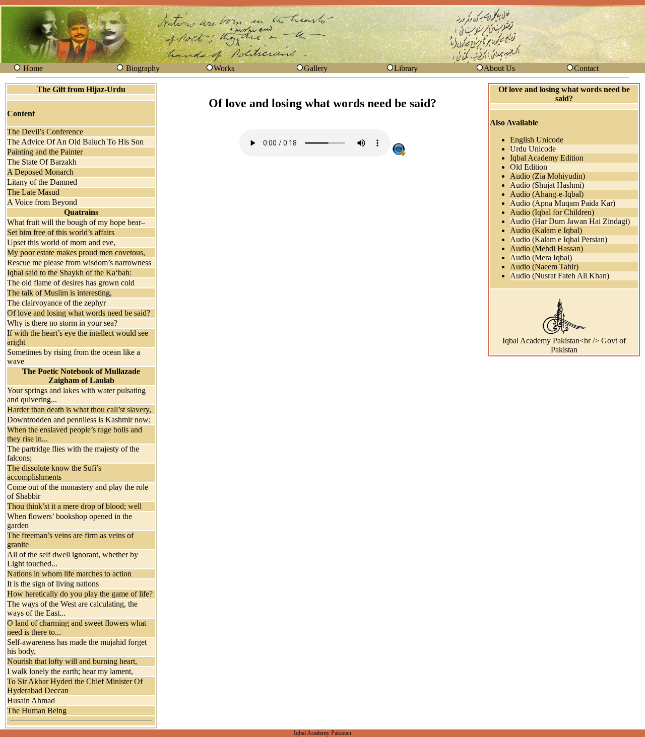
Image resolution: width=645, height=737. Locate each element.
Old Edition (528, 167)
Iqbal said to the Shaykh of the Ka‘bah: (69, 272)
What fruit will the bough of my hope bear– (76, 222)
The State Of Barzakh (42, 162)
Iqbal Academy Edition (547, 158)
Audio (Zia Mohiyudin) (547, 176)
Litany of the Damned (42, 182)
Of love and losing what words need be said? (78, 313)
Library (406, 68)
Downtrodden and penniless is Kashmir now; (79, 419)
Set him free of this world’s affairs (60, 232)
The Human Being (37, 710)
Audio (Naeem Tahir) (544, 266)
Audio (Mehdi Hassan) (546, 248)
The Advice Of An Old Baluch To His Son (75, 141)
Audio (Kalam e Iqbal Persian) (558, 239)
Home (33, 68)
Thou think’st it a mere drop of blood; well (74, 506)
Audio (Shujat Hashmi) (547, 185)
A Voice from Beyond (42, 202)
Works (224, 68)
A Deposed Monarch (40, 172)
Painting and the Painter (45, 152)
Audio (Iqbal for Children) (552, 212)
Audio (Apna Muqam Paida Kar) (562, 203)
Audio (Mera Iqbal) (541, 257)
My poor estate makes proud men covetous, (76, 252)
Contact (586, 68)
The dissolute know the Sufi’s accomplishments (54, 472)
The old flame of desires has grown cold (71, 282)
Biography (143, 68)
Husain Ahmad (31, 700)
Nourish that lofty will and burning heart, (72, 661)
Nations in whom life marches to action (69, 573)
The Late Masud (33, 192)
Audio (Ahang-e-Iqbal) (547, 194)
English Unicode (536, 139)
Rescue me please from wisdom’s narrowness (79, 262)
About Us (499, 68)
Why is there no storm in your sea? (62, 323)
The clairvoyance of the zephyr (56, 303)
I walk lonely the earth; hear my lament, (70, 671)
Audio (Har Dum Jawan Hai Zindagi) (570, 221)
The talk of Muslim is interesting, (59, 292)
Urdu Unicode (533, 148)
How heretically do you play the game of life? (80, 593)
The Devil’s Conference (45, 131)
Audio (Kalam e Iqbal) (546, 230)
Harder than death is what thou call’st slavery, (79, 409)
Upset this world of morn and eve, (61, 242)
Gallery (316, 68)
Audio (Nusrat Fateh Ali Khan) (559, 275)
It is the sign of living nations (53, 583)
